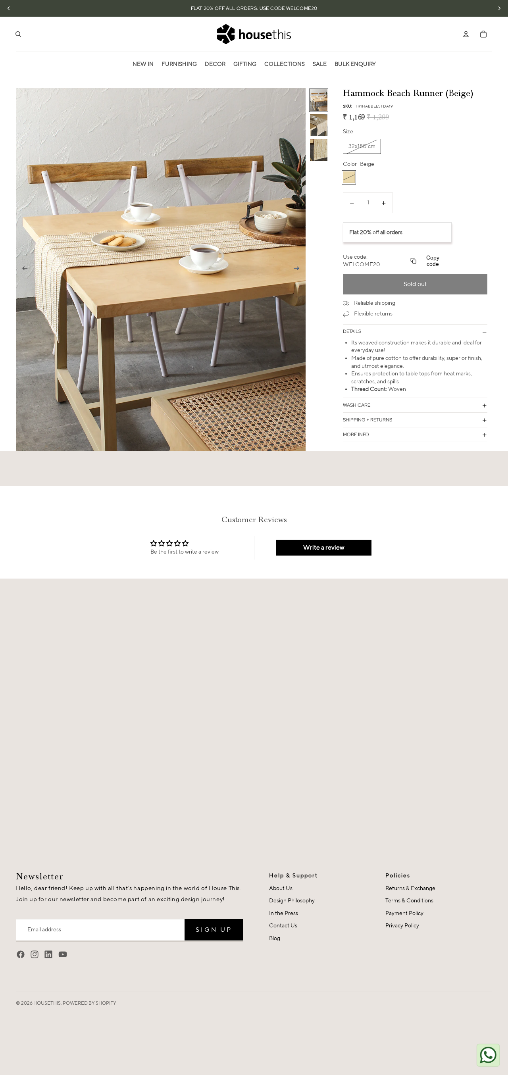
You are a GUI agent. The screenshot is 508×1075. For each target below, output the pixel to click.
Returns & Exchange (410, 888)
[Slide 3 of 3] (318, 150)
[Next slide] (299, 269)
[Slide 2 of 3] (318, 125)
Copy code (432, 260)
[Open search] (18, 34)
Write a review (323, 547)
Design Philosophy (292, 900)
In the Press (283, 913)
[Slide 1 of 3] (318, 100)
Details (352, 332)
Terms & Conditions (409, 900)
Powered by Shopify (89, 1003)
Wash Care (356, 405)
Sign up (214, 929)
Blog (274, 938)
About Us (280, 888)
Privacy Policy (402, 925)
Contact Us (283, 925)
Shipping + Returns (367, 420)
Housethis (47, 1003)
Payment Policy (404, 913)
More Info (356, 434)
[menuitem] (143, 64)
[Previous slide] (22, 269)
